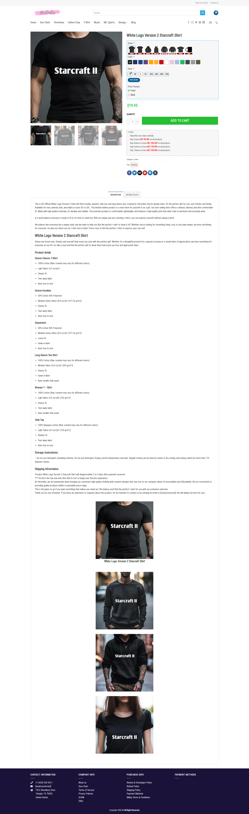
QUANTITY (131, 114)
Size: (131, 68)
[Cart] (216, 12)
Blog (133, 22)
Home (33, 22)
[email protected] (168, 492)
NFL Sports (109, 22)
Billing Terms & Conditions (138, 797)
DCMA (81, 797)
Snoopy (122, 22)
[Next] (116, 77)
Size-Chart (83, 786)
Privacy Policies (86, 793)
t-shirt (136, 159)
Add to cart (180, 120)
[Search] (202, 12)
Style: (131, 43)
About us (82, 782)
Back (133, 94)
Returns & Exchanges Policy (139, 782)
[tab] (115, 195)
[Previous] (35, 77)
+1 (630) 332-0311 (44, 782)
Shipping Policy (133, 790)
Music (97, 22)
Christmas (59, 22)
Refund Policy (132, 195)
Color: (131, 57)
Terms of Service (86, 790)
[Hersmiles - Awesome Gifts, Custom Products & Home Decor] (59, 12)
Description (116, 195)
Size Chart (45, 22)
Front (133, 90)
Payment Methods (135, 793)
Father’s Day (74, 22)
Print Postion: (134, 86)
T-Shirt (87, 22)
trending (134, 165)
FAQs (81, 801)
